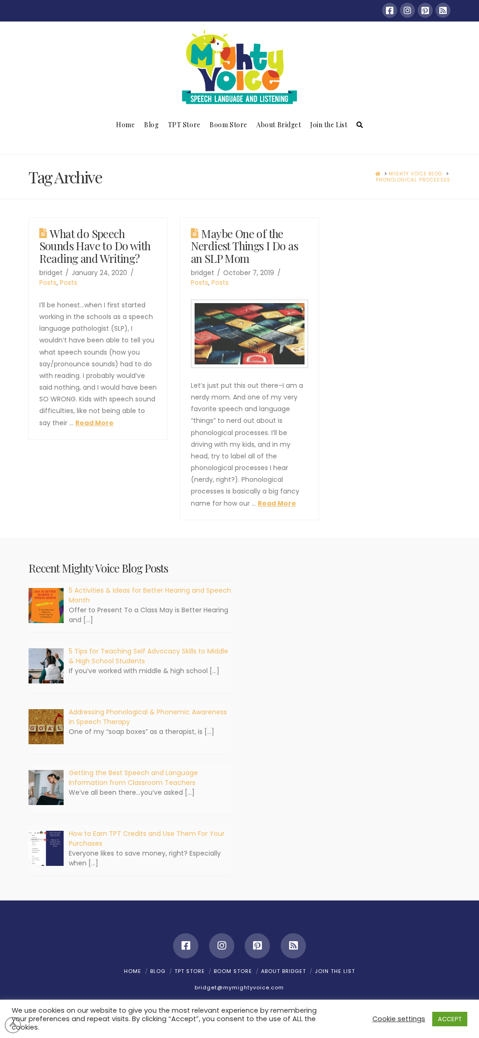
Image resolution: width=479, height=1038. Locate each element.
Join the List (335, 971)
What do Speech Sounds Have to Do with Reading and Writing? (95, 245)
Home (132, 971)
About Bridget (283, 971)
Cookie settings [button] (398, 1019)
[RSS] (442, 10)
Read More (94, 423)
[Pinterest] (425, 10)
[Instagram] (407, 10)
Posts (48, 282)
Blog (158, 971)
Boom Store (233, 971)
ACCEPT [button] (450, 1019)
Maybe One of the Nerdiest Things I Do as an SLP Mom (244, 245)
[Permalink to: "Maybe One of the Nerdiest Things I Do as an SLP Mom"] (250, 333)
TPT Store (189, 971)
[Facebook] (389, 10)
